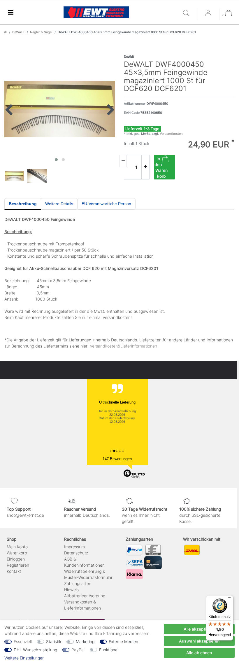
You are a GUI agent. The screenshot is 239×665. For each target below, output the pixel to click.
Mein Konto (17, 546)
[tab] (22, 204)
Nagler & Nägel (41, 32)
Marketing (85, 641)
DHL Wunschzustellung (35, 649)
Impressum (74, 546)
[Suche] (189, 13)
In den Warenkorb (161, 167)
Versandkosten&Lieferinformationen (123, 345)
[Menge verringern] (122, 161)
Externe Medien (123, 641)
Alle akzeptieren (199, 628)
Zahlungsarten (77, 583)
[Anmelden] (209, 15)
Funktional (108, 649)
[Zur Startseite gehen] (5, 32)
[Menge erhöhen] (145, 167)
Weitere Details (59, 203)
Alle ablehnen (199, 652)
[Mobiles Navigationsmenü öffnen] (10, 12)
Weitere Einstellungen (24, 657)
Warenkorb (17, 552)
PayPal (78, 649)
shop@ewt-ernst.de (25, 515)
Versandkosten (171, 134)
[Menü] (229, 598)
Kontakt (14, 571)
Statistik (53, 641)
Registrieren (18, 565)
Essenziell (23, 641)
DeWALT (18, 32)
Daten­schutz (76, 552)
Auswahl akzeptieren (199, 640)
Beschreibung (23, 203)
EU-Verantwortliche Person (106, 203)
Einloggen (16, 558)
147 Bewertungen (117, 459)
